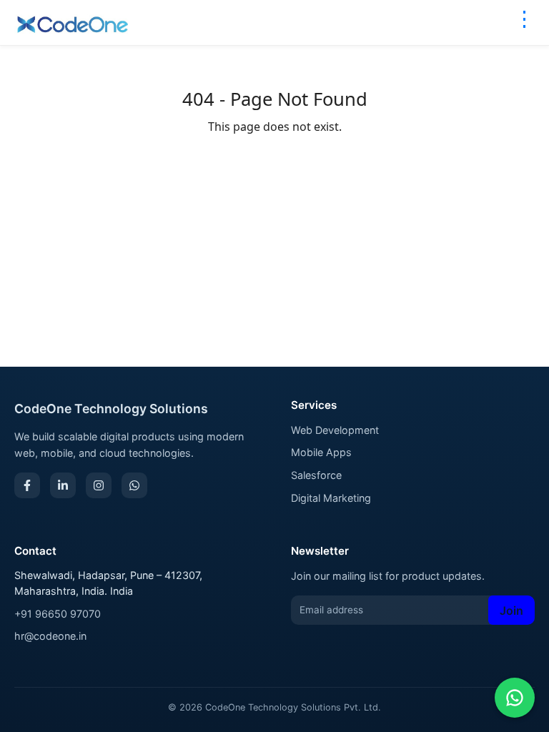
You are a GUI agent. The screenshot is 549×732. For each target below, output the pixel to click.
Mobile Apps (321, 452)
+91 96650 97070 (57, 614)
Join (511, 610)
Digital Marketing (331, 498)
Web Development (335, 430)
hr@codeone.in (50, 636)
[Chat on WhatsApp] (515, 698)
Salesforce (316, 475)
